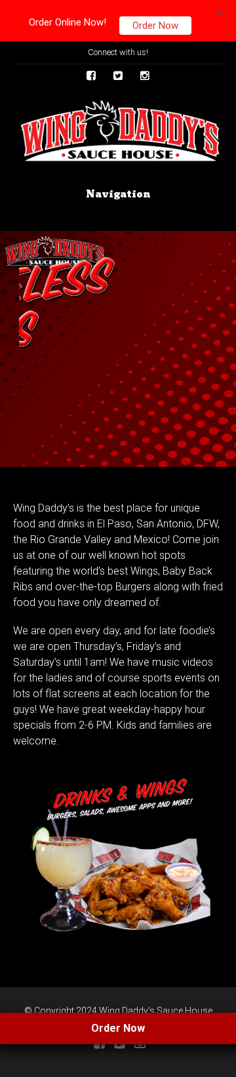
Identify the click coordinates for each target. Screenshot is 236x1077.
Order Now (155, 25)
